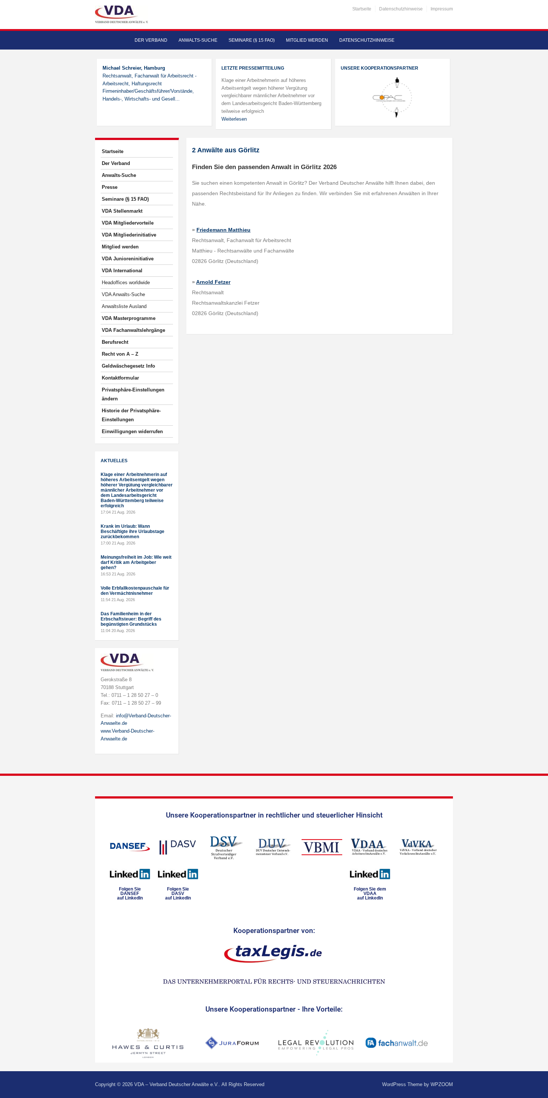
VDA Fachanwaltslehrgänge (133, 330)
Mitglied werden (307, 40)
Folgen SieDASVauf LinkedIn (178, 893)
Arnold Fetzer (213, 282)
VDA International (122, 270)
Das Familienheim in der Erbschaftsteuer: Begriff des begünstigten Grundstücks (131, 619)
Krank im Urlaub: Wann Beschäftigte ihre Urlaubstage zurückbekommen (132, 531)
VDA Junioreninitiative (128, 258)
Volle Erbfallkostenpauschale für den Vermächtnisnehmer (135, 591)
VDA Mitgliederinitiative (129, 235)
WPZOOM (442, 1084)
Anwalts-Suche (198, 40)
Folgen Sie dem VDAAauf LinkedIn (370, 893)
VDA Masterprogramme (128, 318)
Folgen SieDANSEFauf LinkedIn (130, 893)
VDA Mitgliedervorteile (128, 223)
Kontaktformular (120, 378)
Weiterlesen (234, 119)
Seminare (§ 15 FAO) (252, 40)
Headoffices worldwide (126, 282)
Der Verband (151, 40)
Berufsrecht (115, 342)
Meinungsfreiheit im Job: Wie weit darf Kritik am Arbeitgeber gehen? (136, 562)
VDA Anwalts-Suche (123, 294)
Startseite (361, 9)
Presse (109, 187)
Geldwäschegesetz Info (128, 366)
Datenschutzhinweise (401, 9)
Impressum (442, 9)
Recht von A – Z (120, 354)
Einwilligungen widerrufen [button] (132, 431)
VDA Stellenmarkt (122, 211)
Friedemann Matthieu (223, 230)
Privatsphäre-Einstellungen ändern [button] (133, 394)
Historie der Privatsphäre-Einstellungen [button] (131, 415)
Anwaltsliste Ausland (124, 306)
